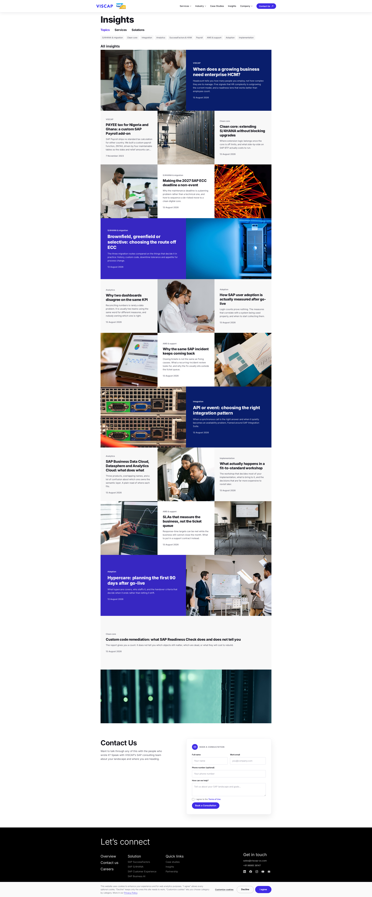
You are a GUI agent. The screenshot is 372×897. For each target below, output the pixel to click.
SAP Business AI (136, 876)
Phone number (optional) (203, 767)
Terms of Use (214, 799)
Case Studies (217, 6)
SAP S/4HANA (135, 866)
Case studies (173, 861)
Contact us (109, 863)
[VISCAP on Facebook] (250, 871)
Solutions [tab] (138, 30)
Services (184, 6)
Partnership (172, 871)
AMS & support (214, 37)
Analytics (160, 37)
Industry (199, 6)
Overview (108, 856)
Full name (196, 754)
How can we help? (200, 780)
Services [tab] (121, 30)
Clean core (132, 37)
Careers (107, 869)
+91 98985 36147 (252, 865)
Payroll (199, 37)
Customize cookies (224, 889)
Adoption (230, 37)
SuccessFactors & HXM (180, 37)
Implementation (246, 37)
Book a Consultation (205, 805)
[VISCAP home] (111, 6)
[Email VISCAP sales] (269, 871)
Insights (232, 6)
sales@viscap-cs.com (255, 860)
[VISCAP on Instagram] (256, 871)
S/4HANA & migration (112, 37)
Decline (245, 889)
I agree (263, 889)
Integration (147, 37)
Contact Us (264, 6)
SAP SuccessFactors (139, 861)
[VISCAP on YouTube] (262, 871)
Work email (235, 754)
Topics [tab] (105, 30)
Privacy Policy (130, 892)
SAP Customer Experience (142, 871)
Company (245, 6)
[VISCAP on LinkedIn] (244, 871)
